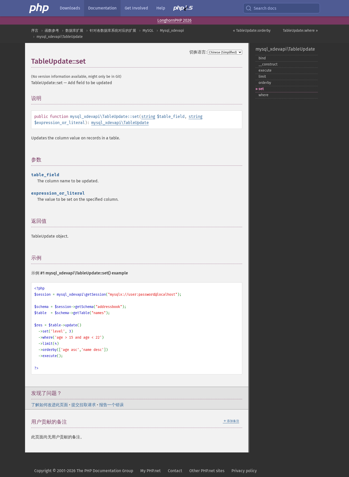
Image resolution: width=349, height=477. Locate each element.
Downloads (70, 8)
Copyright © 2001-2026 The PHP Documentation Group (83, 470)
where (264, 95)
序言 (34, 30)
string (148, 116)
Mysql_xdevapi (172, 30)
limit (262, 76)
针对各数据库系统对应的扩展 (113, 30)
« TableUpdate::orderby (252, 30)
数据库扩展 (74, 30)
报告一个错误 (111, 404)
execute (265, 70)
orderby (265, 83)
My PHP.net (150, 470)
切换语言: (198, 52)
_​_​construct (268, 64)
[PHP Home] (39, 8)
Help (160, 8)
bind (262, 58)
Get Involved (136, 8)
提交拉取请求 (83, 404)
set (261, 89)
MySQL (148, 30)
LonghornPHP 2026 (174, 20)
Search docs (265, 8)
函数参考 (52, 30)
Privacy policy (244, 470)
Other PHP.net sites (206, 470)
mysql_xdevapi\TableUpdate (60, 37)
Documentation (102, 8)
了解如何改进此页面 (49, 404)
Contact (175, 470)
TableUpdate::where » (300, 30)
